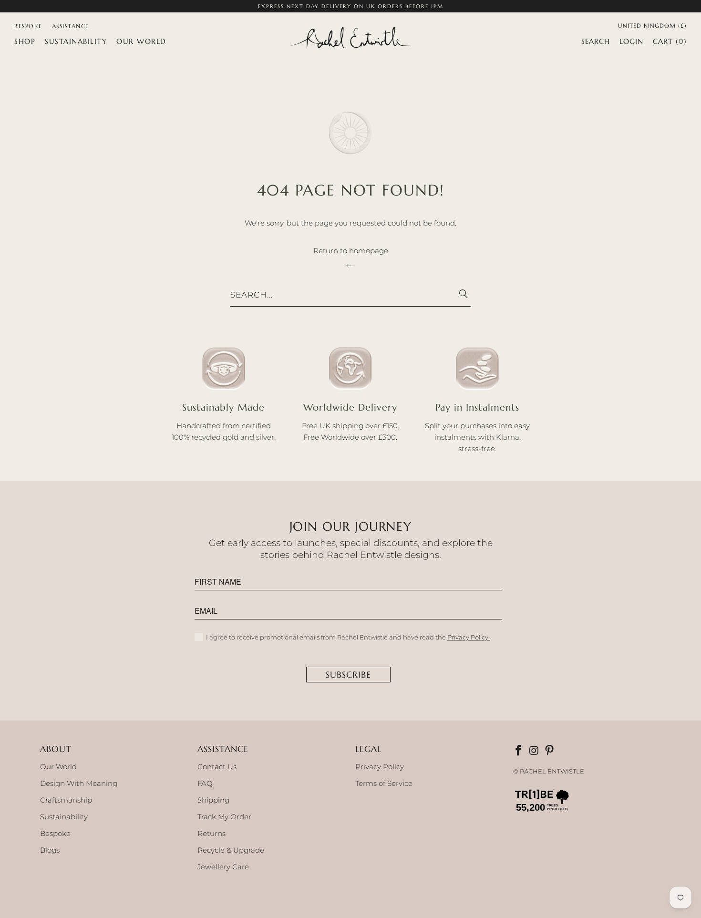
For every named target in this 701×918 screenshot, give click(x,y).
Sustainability (64, 816)
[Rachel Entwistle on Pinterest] (550, 751)
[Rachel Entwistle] (350, 39)
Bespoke (55, 833)
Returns (211, 833)
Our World (58, 766)
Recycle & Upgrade (230, 850)
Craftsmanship (66, 800)
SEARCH (595, 41)
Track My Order (224, 816)
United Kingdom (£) (652, 25)
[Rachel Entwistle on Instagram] (534, 751)
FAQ (205, 783)
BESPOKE (28, 26)
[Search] (459, 295)
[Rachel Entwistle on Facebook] (519, 751)
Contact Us (217, 766)
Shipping (213, 800)
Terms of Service (383, 783)
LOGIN (631, 41)
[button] (24, 41)
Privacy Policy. (468, 637)
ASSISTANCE (70, 26)
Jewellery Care (223, 866)
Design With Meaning (78, 783)
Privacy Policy (379, 766)
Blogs (50, 850)
